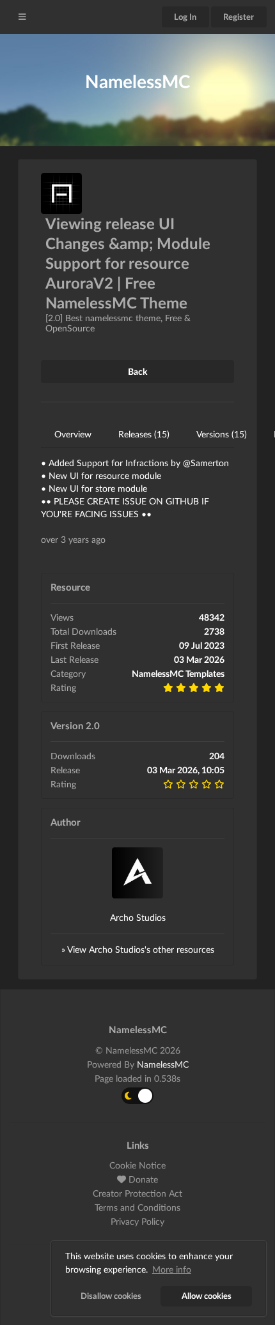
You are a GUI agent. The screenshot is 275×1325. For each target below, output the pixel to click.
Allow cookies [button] (207, 1296)
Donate (142, 1179)
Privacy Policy (137, 1221)
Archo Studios (138, 917)
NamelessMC (163, 1064)
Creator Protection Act (137, 1193)
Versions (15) (221, 433)
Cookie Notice (137, 1165)
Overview (72, 433)
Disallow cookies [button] (111, 1296)
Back (137, 371)
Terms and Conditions (137, 1207)
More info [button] (171, 1269)
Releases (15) (143, 433)
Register (238, 16)
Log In (185, 16)
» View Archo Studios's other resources (137, 949)
